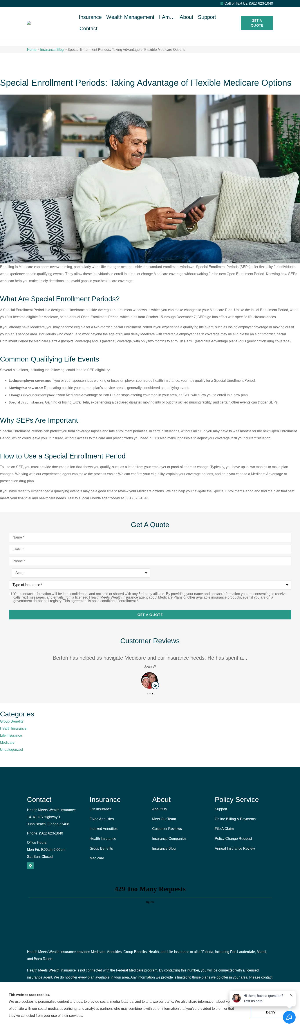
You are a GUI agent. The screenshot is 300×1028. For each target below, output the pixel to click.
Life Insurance (101, 809)
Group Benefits (101, 848)
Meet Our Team (164, 819)
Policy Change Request (233, 838)
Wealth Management (130, 17)
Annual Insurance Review (235, 848)
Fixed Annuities (102, 819)
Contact (89, 28)
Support (207, 17)
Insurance (90, 17)
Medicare (97, 858)
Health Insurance (103, 838)
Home (31, 49)
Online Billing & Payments (235, 819)
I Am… (167, 17)
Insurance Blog (52, 49)
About (186, 17)
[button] (147, 693)
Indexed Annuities (103, 829)
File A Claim (224, 829)
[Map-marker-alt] (30, 865)
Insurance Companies (169, 838)
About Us (159, 809)
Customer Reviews (167, 829)
